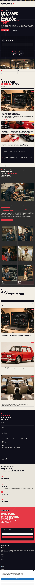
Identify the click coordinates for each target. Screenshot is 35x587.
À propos (2, 556)
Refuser (17, 581)
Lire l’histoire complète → (7, 219)
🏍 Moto (2, 569)
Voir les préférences (17, 583)
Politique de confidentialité (20, 585)
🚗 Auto (2, 566)
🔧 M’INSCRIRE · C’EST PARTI (17, 536)
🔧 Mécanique (3, 567)
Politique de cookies (13, 585)
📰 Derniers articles (5, 30)
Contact (2, 560)
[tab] (17, 301)
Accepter (17, 578)
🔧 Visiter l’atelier (14, 30)
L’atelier (2, 559)
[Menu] (33, 4)
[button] (33, 570)
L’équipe (2, 557)
